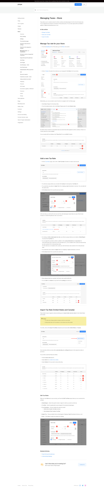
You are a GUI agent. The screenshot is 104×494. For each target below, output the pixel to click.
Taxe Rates (47, 161)
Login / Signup (78, 4)
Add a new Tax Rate (46, 34)
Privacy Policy (30, 485)
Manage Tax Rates (46, 32)
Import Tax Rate (45, 36)
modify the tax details (53, 359)
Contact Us (82, 464)
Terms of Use (24, 485)
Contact (19, 485)
